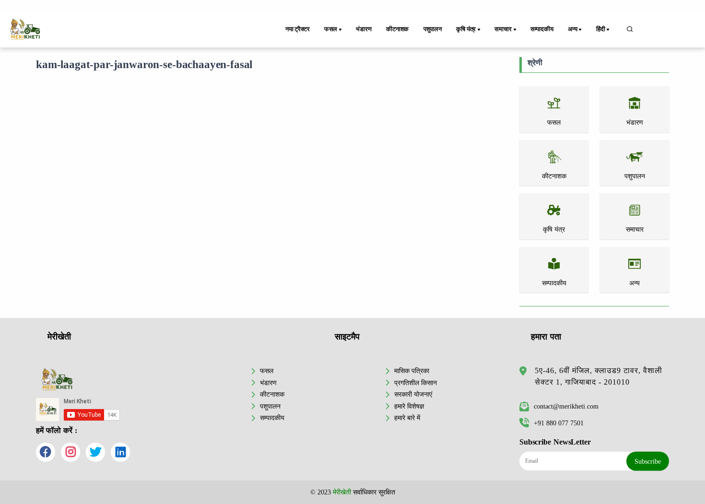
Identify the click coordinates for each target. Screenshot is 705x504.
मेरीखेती (342, 492)
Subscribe (647, 461)
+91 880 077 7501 (559, 423)
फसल (266, 371)
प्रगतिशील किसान (415, 383)
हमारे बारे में (407, 418)
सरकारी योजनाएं (413, 394)
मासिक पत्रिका (411, 371)
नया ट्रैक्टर (297, 29)
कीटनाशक (397, 29)
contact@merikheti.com (566, 406)
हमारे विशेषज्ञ (409, 406)
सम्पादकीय (541, 29)
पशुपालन (432, 29)
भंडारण (363, 29)
